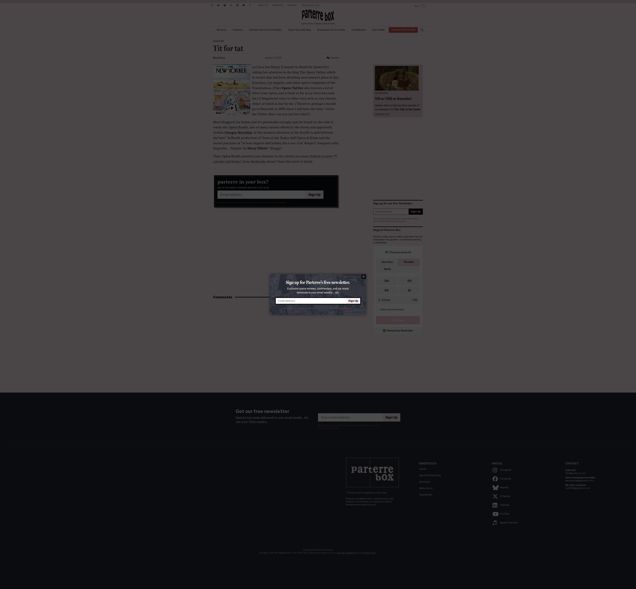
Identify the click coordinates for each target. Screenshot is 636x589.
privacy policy (347, 308)
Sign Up (353, 300)
